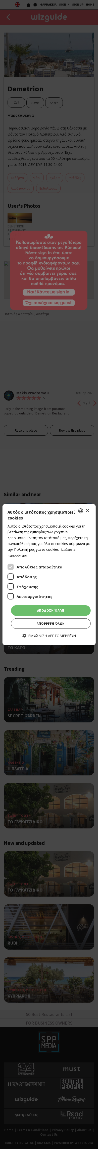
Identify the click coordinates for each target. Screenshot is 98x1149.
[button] (49, 636)
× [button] (87, 510)
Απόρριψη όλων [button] (51, 623)
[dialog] (49, 574)
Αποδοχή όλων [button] (50, 610)
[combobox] (80, 510)
